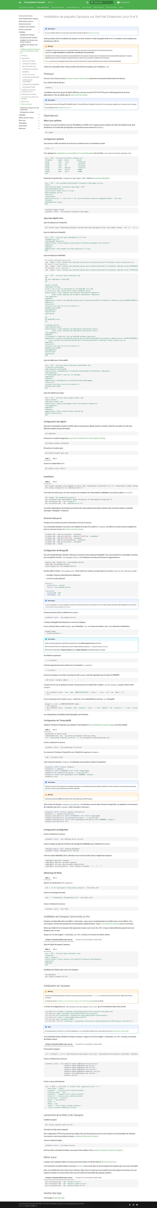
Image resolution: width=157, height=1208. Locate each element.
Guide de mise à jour (108, 1162)
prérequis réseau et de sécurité (77, 78)
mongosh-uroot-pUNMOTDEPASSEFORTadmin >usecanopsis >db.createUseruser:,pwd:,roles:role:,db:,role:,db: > (91, 707)
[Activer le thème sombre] (87, 2)
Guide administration (43, 7)
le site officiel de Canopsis (110, 924)
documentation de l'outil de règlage (102, 725)
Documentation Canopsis (26, 7)
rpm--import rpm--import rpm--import (91, 265)
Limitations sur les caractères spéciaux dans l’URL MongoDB (74, 1001)
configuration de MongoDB (120, 1031)
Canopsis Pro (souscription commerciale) (89, 939)
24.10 (50, 2)
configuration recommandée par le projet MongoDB (74, 153)
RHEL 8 (47, 458)
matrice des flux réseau (79, 95)
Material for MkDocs (31, 1206)
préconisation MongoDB (100, 178)
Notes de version (111, 7)
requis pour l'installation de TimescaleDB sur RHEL (86, 438)
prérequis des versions (64, 107)
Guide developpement (73, 7)
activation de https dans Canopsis (86, 1136)
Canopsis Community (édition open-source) (58, 939)
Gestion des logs (58, 1198)
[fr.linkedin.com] (133, 1204)
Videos (121, 7)
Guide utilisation (86, 7)
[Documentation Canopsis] (20, 2)
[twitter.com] (129, 1204)
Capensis (47, 61)
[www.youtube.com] (137, 1204)
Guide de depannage (57, 7)
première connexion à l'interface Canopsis (108, 1150)
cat (91, 315)
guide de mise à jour (93, 33)
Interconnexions (99, 7)
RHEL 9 (55, 458)
